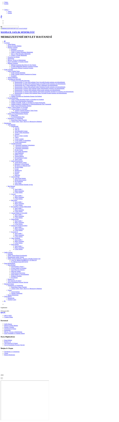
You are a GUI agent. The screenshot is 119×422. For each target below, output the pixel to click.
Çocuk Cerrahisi (19, 139)
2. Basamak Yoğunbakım (21, 147)
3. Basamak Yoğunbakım (21, 148)
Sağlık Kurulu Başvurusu (18, 273)
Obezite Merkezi (19, 156)
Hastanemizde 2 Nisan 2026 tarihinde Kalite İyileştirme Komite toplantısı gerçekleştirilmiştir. (40, 87)
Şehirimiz (10, 254)
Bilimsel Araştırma (13, 63)
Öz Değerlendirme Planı (17, 117)
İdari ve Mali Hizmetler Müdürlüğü (20, 54)
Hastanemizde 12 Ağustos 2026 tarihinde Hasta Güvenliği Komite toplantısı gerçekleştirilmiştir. (41, 93)
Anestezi (17, 134)
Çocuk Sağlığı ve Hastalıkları (23, 140)
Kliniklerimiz (14, 126)
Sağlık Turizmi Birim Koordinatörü (17, 255)
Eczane (17, 169)
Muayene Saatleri (16, 271)
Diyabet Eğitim (19, 167)
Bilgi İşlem (14, 200)
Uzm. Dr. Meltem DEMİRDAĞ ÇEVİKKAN (24, 260)
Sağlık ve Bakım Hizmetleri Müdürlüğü (22, 52)
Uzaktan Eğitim (8, 317)
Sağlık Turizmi (8, 252)
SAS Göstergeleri (16, 95)
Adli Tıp (17, 129)
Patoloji (17, 173)
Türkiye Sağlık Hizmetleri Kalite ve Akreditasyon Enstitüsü (27, 99)
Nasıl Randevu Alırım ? (17, 266)
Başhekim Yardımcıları (17, 50)
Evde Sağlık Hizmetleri (21, 151)
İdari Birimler (11, 186)
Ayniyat (13, 194)
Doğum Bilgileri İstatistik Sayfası (24, 184)
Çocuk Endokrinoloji (20, 142)
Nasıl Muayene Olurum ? (18, 269)
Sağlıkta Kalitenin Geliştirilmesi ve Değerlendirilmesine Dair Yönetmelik (31, 104)
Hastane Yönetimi (13, 47)
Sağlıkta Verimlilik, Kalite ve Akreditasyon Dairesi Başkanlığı (28, 102)
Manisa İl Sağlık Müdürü (14, 46)
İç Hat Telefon (19, 192)
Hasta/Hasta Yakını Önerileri (19, 120)
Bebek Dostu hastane (20, 180)
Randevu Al (11, 279)
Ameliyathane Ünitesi (21, 162)
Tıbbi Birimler (12, 124)
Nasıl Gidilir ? (18, 189)
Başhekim (14, 49)
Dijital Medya (8, 296)
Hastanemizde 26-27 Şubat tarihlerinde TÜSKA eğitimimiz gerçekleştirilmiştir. (36, 85)
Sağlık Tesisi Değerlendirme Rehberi (21, 106)
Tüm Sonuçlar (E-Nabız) (14, 280)
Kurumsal (7, 43)
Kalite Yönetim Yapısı (14, 71)
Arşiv (12, 187)
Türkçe (6, 2)
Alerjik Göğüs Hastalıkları (22, 132)
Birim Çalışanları (19, 191)
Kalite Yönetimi (8, 69)
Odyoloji (17, 172)
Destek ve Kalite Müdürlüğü (19, 55)
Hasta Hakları (15, 244)
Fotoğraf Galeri (12, 299)
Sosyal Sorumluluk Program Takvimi (18, 282)
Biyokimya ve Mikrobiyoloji (22, 165)
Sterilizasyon (18, 170)
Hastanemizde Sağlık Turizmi (16, 257)
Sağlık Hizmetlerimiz (17, 161)
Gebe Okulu (18, 183)
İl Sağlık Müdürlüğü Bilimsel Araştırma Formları (24, 66)
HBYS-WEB (8, 315)
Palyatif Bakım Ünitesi (21, 158)
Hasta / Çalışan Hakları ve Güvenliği (18, 107)
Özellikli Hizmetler (16, 143)
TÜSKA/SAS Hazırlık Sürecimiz (20, 80)
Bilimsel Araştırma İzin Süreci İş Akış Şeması (23, 65)
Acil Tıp (17, 128)
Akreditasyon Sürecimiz (14, 79)
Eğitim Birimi (15, 219)
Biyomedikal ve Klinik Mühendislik (21, 206)
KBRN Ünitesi (19, 154)
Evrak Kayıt (14, 232)
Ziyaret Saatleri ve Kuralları (18, 268)
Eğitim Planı (14, 115)
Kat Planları (14, 277)
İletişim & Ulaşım (9, 284)
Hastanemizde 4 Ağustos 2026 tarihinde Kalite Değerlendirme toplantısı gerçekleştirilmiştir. (40, 88)
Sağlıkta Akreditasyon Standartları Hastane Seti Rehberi (26, 96)
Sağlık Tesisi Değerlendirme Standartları (22, 101)
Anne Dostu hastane (20, 178)
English (6, 3)
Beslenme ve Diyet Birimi (22, 164)
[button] (6, 9)
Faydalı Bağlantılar (13, 98)
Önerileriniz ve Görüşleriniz (15, 118)
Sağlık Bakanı (11, 44)
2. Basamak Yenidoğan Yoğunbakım (25, 145)
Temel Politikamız (13, 77)
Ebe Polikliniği (19, 181)
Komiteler (14, 76)
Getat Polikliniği (19, 153)
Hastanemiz (11, 58)
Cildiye (17, 137)
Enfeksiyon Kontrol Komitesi (19, 225)
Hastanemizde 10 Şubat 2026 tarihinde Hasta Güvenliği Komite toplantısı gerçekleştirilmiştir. (40, 83)
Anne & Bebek (15, 176)
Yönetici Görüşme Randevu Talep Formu (26, 110)
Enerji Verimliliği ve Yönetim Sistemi (18, 61)
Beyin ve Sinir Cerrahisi (21, 135)
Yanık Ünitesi (18, 159)
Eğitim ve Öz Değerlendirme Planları (18, 113)
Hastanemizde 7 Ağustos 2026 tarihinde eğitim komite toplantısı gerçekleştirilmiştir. (37, 90)
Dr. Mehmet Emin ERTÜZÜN (19, 262)
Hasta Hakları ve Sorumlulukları (20, 112)
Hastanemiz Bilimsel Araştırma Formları (22, 68)
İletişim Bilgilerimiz (13, 295)
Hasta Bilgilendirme (9, 263)
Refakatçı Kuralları (16, 276)
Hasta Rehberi (12, 265)
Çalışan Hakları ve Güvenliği (19, 109)
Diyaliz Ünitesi (19, 150)
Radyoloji (17, 175)
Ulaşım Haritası (15, 292)
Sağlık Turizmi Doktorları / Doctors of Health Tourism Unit (24, 258)
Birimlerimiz (7, 123)
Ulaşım (10, 290)
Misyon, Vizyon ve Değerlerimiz (17, 60)
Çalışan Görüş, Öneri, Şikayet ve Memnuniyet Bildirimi (26, 121)
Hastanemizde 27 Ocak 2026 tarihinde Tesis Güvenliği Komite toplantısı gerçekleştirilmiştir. (40, 82)
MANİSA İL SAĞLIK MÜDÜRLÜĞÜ (18, 32)
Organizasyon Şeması (14, 57)
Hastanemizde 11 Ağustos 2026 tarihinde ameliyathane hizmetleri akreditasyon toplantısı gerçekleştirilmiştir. (44, 91)
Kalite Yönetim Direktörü (18, 72)
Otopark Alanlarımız (16, 293)
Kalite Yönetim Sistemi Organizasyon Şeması (23, 74)
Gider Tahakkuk (15, 238)
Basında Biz (11, 298)
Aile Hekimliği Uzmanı (21, 131)
